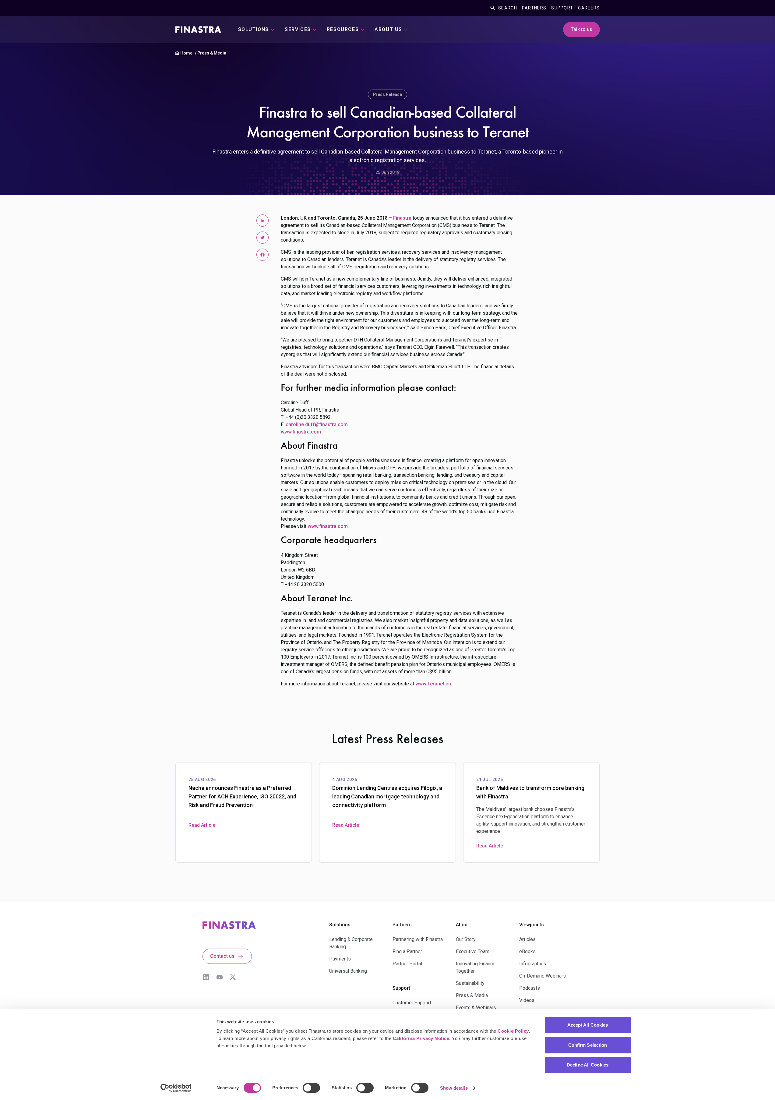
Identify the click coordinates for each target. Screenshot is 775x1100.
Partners (534, 7)
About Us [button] (388, 29)
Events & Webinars (476, 1007)
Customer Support (412, 1003)
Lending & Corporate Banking (351, 943)
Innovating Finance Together (475, 967)
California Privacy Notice (421, 1038)
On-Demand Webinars (542, 976)
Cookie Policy (513, 1031)
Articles (527, 939)
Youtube (219, 977)
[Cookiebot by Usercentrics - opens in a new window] (176, 1088)
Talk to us (581, 29)
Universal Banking (348, 971)
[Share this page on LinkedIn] (262, 220)
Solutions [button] (253, 29)
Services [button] (298, 29)
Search (507, 7)
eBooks (527, 951)
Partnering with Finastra (418, 939)
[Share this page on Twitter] (262, 238)
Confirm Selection (587, 1045)
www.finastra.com (301, 432)
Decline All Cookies (587, 1064)
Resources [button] (343, 29)
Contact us (222, 956)
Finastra (402, 218)
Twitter (233, 977)
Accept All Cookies (587, 1024)
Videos (526, 1000)
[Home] (198, 29)
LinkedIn (206, 977)
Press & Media (211, 53)
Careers (589, 7)
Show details (454, 1088)
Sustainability (470, 983)
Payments (340, 959)
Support (562, 7)
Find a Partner (407, 951)
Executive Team (472, 951)
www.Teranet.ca (433, 684)
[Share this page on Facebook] (262, 255)
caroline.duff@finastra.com (317, 424)
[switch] (311, 1088)
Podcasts (529, 988)
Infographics (532, 964)
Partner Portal (407, 964)
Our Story (466, 939)
